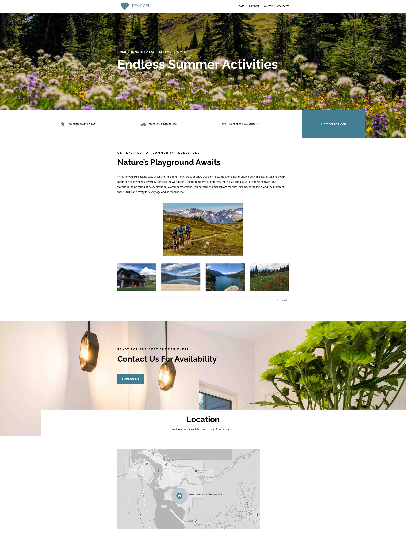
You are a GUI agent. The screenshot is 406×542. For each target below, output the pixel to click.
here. (232, 429)
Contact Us (130, 379)
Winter (268, 6)
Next (284, 300)
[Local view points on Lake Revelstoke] (225, 290)
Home (240, 6)
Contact (283, 6)
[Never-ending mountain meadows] (269, 290)
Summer (254, 6)
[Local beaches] (180, 290)
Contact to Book (333, 124)
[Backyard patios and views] (136, 290)
